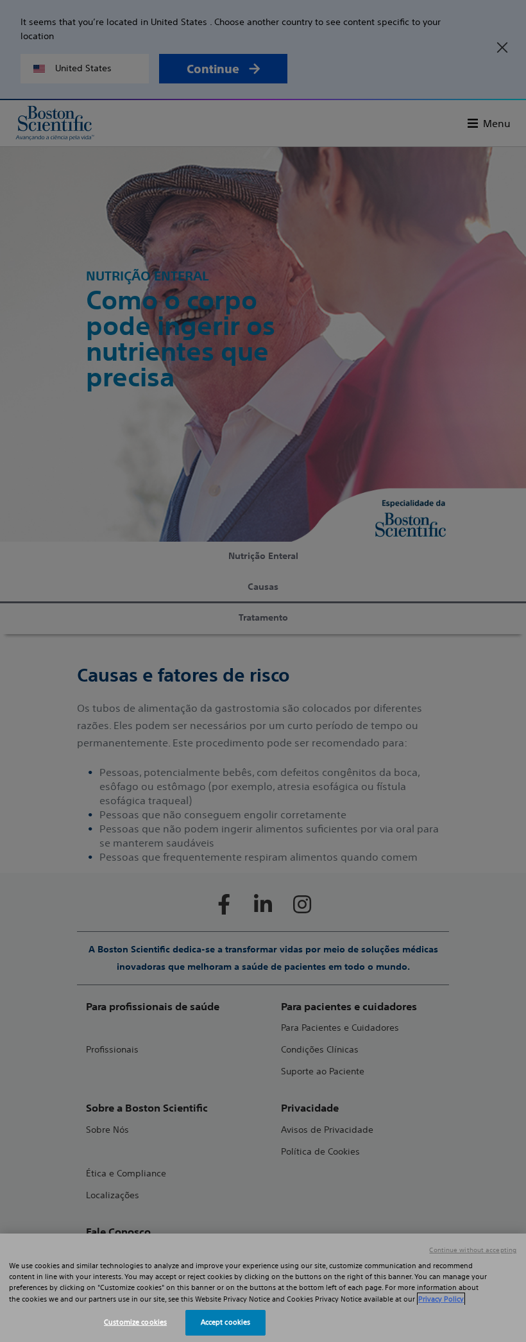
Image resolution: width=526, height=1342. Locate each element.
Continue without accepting (472, 1250)
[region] (263, 1288)
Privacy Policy (441, 1299)
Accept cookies (226, 1322)
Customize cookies (135, 1322)
